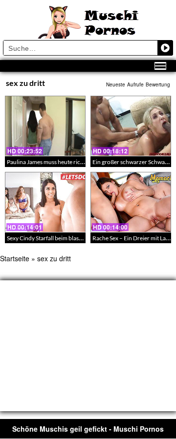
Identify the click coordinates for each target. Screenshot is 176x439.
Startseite (14, 258)
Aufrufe (135, 84)
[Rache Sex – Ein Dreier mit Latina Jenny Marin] (130, 202)
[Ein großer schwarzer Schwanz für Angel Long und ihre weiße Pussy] (130, 126)
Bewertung (158, 84)
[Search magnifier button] (165, 48)
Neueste (115, 84)
